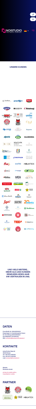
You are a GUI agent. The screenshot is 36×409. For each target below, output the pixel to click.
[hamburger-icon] (33, 31)
